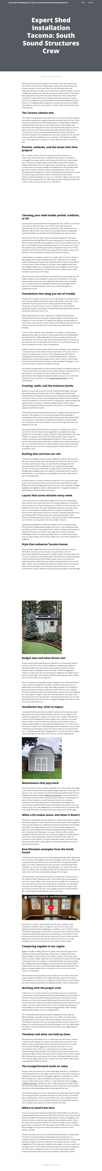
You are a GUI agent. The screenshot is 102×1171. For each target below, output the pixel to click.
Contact (91, 2)
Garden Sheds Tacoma (57, 378)
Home (83, 2)
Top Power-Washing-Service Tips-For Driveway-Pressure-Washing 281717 (38, 3)
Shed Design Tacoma (53, 795)
